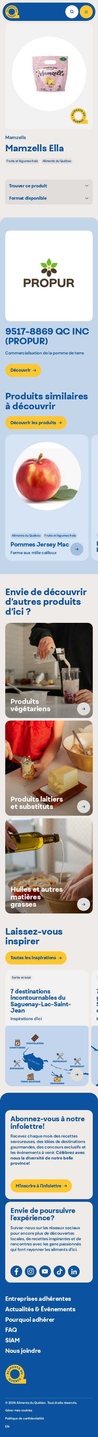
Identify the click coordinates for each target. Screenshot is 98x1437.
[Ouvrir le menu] (86, 11)
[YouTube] (45, 1271)
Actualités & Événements (40, 1309)
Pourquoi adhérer (30, 1319)
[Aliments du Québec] (12, 11)
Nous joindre (23, 1350)
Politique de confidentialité (24, 1418)
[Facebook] (16, 1271)
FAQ (11, 1329)
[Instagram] (31, 1271)
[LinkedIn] (74, 1271)
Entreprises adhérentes (38, 1298)
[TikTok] (59, 1271)
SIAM (12, 1340)
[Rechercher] (71, 11)
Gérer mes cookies (18, 1410)
